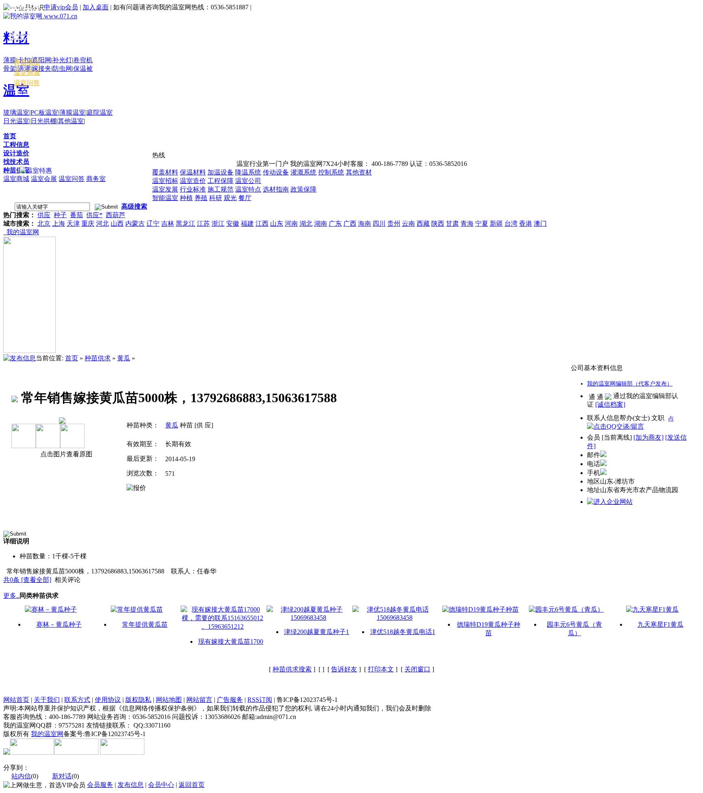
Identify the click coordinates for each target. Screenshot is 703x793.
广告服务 (230, 699)
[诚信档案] (610, 404)
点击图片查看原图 (65, 454)
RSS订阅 (259, 699)
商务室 (96, 178)
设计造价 (16, 153)
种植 (186, 197)
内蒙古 (135, 223)
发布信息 (131, 784)
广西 (349, 223)
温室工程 (24, 6)
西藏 (423, 223)
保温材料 (193, 172)
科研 (215, 197)
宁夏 (481, 223)
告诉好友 (344, 669)
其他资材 (359, 172)
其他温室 (71, 121)
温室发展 (165, 189)
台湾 (510, 223)
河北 (102, 223)
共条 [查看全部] (27, 579)
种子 (60, 214)
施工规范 (220, 189)
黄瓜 (123, 358)
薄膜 (9, 60)
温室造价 (193, 180)
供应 (43, 214)
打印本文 (381, 669)
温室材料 (24, 51)
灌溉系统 (303, 172)
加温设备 (220, 172)
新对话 (62, 776)
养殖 (200, 197)
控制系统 (331, 172)
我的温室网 (21, 232)
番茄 (76, 214)
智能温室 (165, 197)
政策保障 (303, 189)
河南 (291, 223)
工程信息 (16, 144)
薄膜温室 (72, 112)
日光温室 (16, 121)
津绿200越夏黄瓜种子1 (316, 631)
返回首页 (192, 784)
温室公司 (248, 180)
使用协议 (108, 699)
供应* (94, 214)
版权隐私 (138, 699)
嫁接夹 (41, 68)
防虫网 (62, 68)
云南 (408, 223)
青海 (467, 223)
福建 (247, 223)
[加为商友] (648, 437)
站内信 (21, 776)
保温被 (83, 68)
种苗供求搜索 (292, 669)
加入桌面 (96, 7)
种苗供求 (98, 358)
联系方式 (77, 699)
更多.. (11, 595)
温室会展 (44, 178)
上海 (58, 223)
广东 (335, 223)
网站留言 (199, 699)
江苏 (203, 223)
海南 (364, 223)
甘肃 (452, 223)
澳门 (540, 223)
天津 (73, 223)
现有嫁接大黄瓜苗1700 (230, 641)
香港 (525, 223)
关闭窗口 (417, 669)
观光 (230, 197)
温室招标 (165, 180)
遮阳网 (41, 60)
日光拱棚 (44, 121)
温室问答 (72, 178)
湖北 (305, 223)
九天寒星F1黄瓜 (660, 624)
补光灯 (62, 60)
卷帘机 (83, 60)
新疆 (496, 223)
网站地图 (169, 699)
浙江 (218, 223)
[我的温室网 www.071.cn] (40, 16)
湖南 (320, 223)
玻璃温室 (16, 112)
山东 (276, 223)
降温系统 (248, 172)
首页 (9, 136)
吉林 (167, 223)
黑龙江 (185, 223)
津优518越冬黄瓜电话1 (402, 631)
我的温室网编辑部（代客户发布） (629, 384)
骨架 (9, 68)
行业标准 (193, 189)
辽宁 (152, 223)
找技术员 (16, 161)
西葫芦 (115, 214)
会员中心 (27, 92)
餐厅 (244, 197)
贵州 (393, 223)
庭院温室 (100, 112)
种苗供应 (16, 170)
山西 (117, 223)
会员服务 (100, 784)
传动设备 (276, 172)
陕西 (437, 223)
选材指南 (276, 189)
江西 (262, 223)
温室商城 (16, 178)
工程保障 (220, 180)
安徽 (232, 223)
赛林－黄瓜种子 (59, 624)
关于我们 (47, 699)
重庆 (87, 223)
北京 (43, 223)
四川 (379, 223)
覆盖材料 (165, 172)
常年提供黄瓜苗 (145, 624)
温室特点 (248, 189)
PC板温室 (44, 112)
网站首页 (16, 699)
